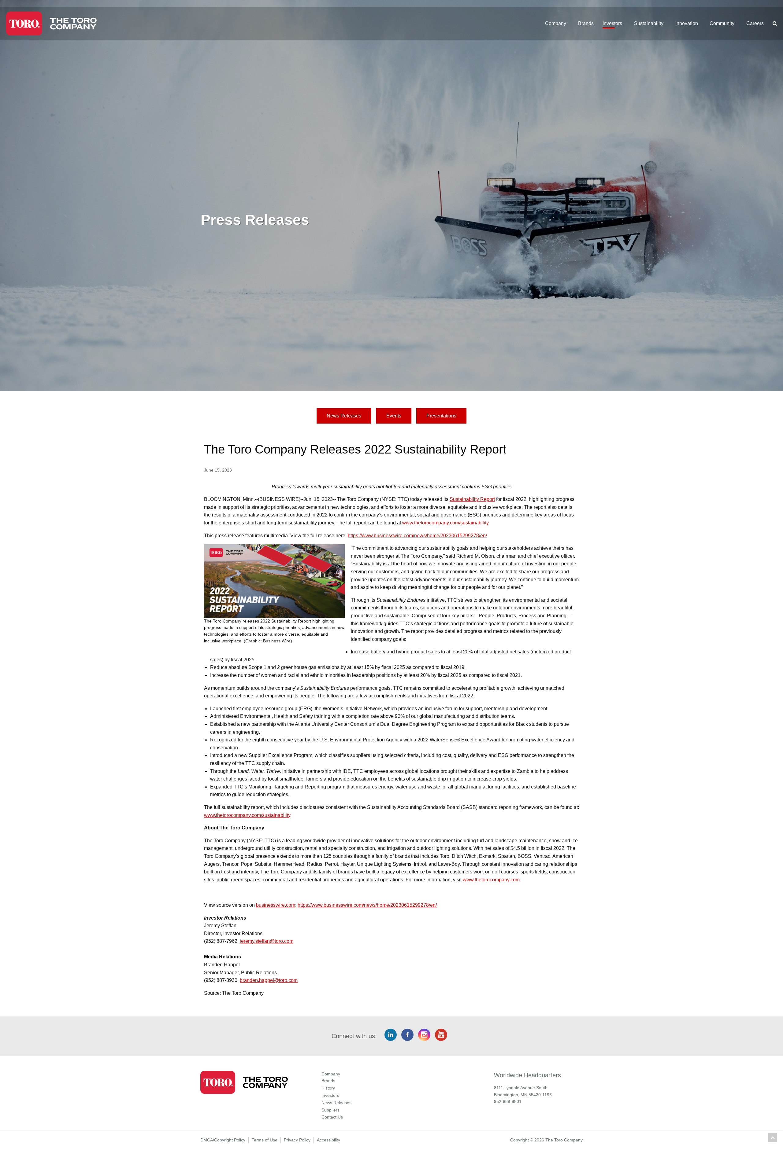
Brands (586, 23)
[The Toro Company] (78, 23)
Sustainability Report (472, 499)
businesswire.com (275, 905)
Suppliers (330, 1110)
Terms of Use (264, 1139)
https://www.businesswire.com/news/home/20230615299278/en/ (417, 535)
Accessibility (328, 1139)
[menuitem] (557, 23)
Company (555, 23)
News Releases (344, 415)
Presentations (441, 415)
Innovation (686, 23)
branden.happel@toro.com (269, 980)
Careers (755, 23)
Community (722, 23)
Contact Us (332, 1117)
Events (393, 415)
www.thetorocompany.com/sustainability (445, 522)
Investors (612, 23)
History (328, 1088)
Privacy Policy (297, 1139)
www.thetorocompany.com (491, 879)
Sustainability (648, 23)
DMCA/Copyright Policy (222, 1139)
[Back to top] (772, 1137)
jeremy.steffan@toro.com (266, 941)
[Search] (773, 23)
